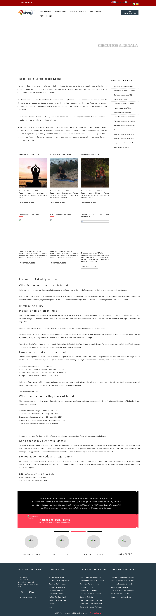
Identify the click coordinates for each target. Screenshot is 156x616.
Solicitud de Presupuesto (59, 581)
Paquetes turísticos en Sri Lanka (124, 117)
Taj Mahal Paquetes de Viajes (123, 86)
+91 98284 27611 (27, 592)
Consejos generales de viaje (91, 600)
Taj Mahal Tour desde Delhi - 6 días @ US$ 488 (39, 423)
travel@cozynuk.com (28, 597)
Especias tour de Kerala (30, 215)
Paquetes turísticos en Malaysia (124, 125)
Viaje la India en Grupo (121, 147)
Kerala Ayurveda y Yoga (60, 154)
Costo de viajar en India (89, 584)
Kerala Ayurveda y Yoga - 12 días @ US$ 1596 (39, 411)
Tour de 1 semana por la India (123, 130)
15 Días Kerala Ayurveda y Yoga (34, 480)
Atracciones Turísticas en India (92, 581)
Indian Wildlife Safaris (121, 99)
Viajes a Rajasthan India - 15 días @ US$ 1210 (39, 414)
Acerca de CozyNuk (56, 577)
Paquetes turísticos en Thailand (124, 121)
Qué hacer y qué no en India (91, 604)
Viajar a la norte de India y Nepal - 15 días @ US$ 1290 (43, 420)
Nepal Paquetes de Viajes (122, 112)
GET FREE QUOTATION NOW (31, 306)
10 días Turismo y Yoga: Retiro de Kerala (37, 474)
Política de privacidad (57, 600)
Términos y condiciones (58, 594)
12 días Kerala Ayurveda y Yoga (33, 477)
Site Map (52, 604)
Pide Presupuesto (130, 12)
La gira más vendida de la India (124, 143)
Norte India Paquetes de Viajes (124, 90)
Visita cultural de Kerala (61, 215)
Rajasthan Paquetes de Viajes (124, 104)
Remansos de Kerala (90, 154)
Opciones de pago (56, 590)
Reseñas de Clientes (57, 587)
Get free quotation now (28, 392)
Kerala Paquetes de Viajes (122, 108)
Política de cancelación (58, 597)
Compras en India (86, 597)
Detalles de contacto (57, 584)
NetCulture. (95, 613)
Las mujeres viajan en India (90, 594)
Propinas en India (86, 587)
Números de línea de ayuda (91, 607)
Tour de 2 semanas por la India (124, 134)
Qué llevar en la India (88, 590)
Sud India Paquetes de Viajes (123, 95)
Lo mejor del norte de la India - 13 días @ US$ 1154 (41, 417)
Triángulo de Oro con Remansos (95, 215)
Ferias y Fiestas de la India (90, 577)
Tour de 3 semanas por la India (124, 138)
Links (51, 607)
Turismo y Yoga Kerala (29, 154)
